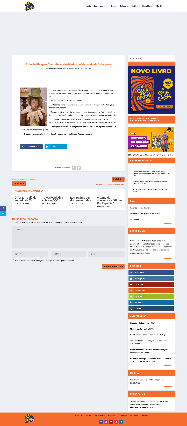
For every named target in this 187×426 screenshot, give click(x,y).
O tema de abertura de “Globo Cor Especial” (109, 200)
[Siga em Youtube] (111, 422)
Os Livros (135, 6)
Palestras (124, 6)
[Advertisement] (93, 31)
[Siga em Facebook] (101, 422)
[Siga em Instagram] (106, 422)
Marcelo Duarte (61, 69)
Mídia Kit (158, 6)
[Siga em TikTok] (116, 422)
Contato (144, 416)
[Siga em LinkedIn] (121, 422)
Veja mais (168, 223)
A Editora (123, 416)
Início (88, 6)
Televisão (83, 69)
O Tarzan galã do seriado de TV (25, 199)
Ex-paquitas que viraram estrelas (80, 199)
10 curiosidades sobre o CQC (52, 199)
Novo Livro (147, 6)
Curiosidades (99, 6)
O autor (114, 6)
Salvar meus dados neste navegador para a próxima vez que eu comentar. (45, 260)
